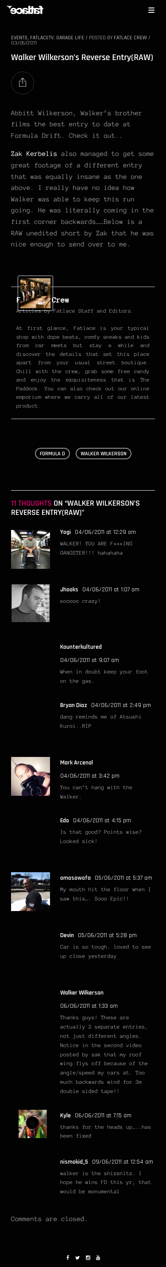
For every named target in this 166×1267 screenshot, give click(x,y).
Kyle (65, 1115)
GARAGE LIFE (70, 37)
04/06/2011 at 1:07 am (110, 590)
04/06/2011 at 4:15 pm (102, 820)
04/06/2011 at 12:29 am (105, 532)
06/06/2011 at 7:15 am (103, 1115)
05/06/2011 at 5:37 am (123, 878)
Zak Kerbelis (34, 153)
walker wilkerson (104, 453)
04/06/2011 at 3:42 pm (90, 776)
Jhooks (69, 590)
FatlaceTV (42, 37)
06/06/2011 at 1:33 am (89, 1006)
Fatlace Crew (130, 37)
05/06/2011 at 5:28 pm (107, 935)
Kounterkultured (81, 647)
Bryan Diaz (73, 705)
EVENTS (19, 37)
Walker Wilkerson (82, 993)
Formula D (52, 453)
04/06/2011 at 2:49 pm (121, 705)
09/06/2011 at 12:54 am (122, 1162)
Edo (64, 820)
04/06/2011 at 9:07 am (89, 660)
